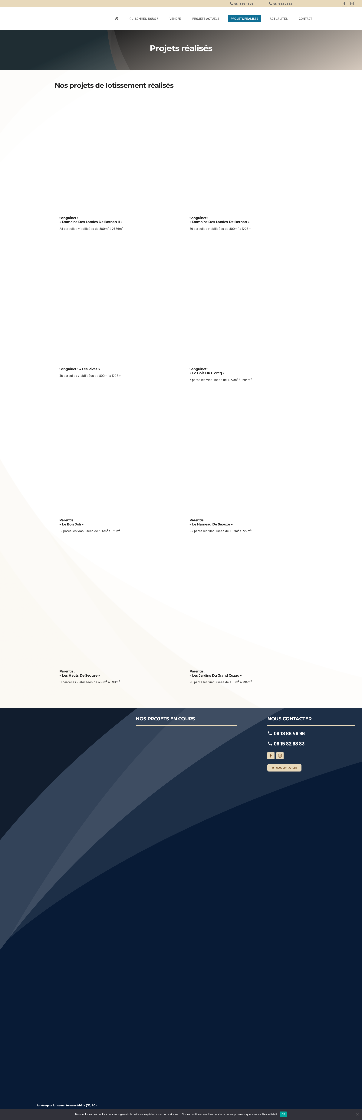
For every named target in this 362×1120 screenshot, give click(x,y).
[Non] (357, 1114)
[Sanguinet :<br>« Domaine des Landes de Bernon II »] (116, 153)
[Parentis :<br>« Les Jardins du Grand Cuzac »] (246, 606)
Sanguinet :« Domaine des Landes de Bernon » (219, 220)
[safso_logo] (66, 1078)
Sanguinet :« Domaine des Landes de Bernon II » (90, 220)
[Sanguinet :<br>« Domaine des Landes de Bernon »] (246, 153)
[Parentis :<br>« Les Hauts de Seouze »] (116, 606)
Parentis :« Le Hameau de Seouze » (211, 522)
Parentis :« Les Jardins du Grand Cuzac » (215, 673)
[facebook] (344, 3)
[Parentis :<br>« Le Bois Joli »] (116, 455)
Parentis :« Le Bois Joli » (71, 522)
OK (283, 1114)
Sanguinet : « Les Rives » (79, 369)
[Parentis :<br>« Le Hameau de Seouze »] (246, 455)
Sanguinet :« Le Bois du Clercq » (207, 371)
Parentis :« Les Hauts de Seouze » (79, 673)
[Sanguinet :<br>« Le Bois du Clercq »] (246, 304)
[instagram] (352, 3)
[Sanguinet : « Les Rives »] (116, 304)
